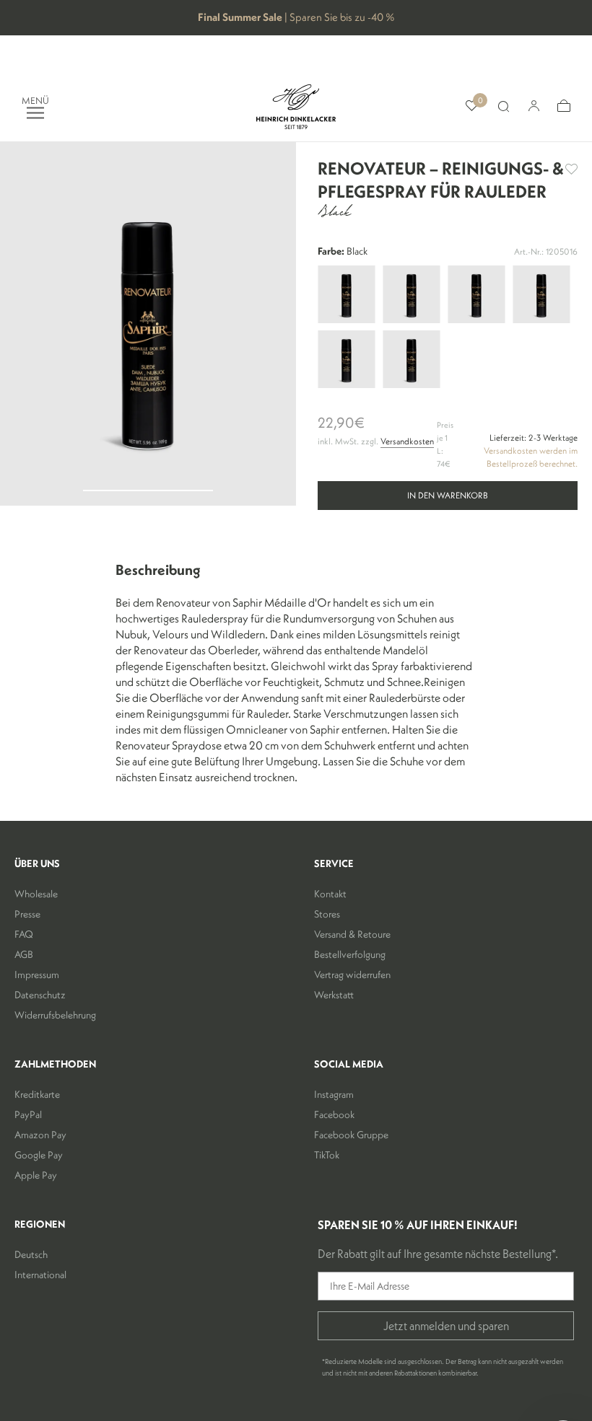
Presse (27, 913)
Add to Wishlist (571, 169)
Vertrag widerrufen (352, 974)
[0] (472, 106)
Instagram (334, 1094)
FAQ (23, 934)
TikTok (326, 1154)
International (40, 1274)
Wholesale (36, 893)
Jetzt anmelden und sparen (446, 1326)
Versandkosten (407, 441)
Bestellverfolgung (350, 954)
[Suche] (503, 107)
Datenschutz (40, 994)
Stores (327, 913)
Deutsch (31, 1254)
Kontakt (330, 893)
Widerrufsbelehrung (55, 1014)
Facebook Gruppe (351, 1134)
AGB (23, 954)
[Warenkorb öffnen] (563, 106)
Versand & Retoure (352, 934)
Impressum (36, 974)
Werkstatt (334, 994)
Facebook (334, 1114)
